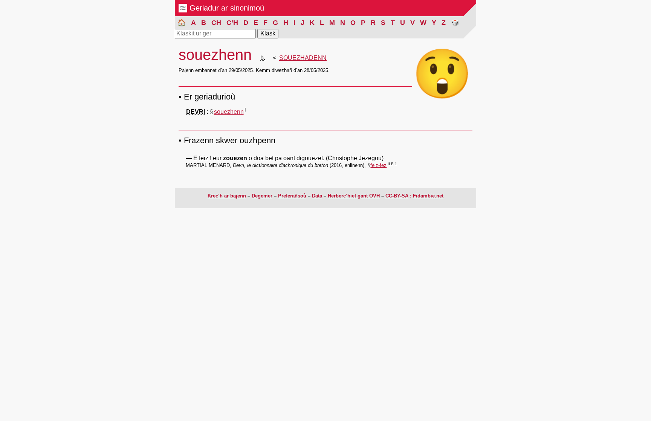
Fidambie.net (428, 196)
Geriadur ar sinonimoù (225, 8)
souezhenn (229, 112)
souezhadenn (303, 58)
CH (216, 22)
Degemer (262, 196)
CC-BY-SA (396, 196)
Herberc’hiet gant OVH (354, 196)
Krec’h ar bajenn (227, 196)
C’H (232, 22)
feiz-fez (378, 165)
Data (317, 196)
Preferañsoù (292, 196)
